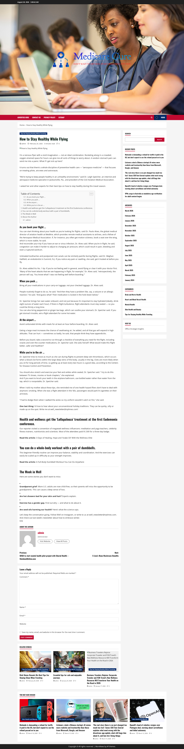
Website (23, 624)
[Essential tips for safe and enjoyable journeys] (69, 661)
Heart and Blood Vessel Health (135, 299)
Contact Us (36, 117)
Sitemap (61, 117)
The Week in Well (29, 214)
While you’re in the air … (36, 205)
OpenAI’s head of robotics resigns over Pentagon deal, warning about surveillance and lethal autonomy (143, 187)
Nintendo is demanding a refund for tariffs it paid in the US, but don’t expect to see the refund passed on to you (144, 156)
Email (22, 615)
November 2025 (130, 230)
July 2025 (128, 250)
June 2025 (128, 255)
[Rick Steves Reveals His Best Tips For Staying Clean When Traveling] (35, 661)
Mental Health (130, 304)
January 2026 (129, 220)
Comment (24, 577)
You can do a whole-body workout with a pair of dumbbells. (46, 211)
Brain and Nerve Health (133, 294)
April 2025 (128, 265)
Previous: (44, 555)
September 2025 (131, 240)
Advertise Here (23, 117)
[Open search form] (151, 117)
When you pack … (33, 200)
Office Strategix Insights (134, 329)
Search (128, 133)
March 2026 (129, 210)
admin (24, 144)
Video (163, 117)
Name (23, 607)
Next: (105, 554)
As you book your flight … (36, 197)
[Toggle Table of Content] (90, 194)
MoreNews (99, 746)
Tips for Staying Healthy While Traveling (33, 133)
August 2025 (129, 245)
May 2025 (128, 260)
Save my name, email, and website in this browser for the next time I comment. (53, 632)
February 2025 (130, 275)
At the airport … (32, 202)
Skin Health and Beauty (133, 309)
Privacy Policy (49, 117)
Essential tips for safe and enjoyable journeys (67, 676)
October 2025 (129, 235)
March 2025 (129, 270)
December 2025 (130, 225)
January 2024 (129, 280)
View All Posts (61, 541)
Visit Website (45, 541)
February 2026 (130, 215)
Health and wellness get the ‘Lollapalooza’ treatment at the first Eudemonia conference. (57, 208)
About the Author (29, 217)
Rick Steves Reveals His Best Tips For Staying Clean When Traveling (34, 676)
